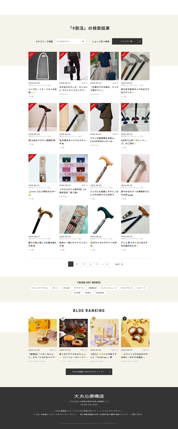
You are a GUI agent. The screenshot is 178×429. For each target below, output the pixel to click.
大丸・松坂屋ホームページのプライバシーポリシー (56, 414)
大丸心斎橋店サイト (63, 411)
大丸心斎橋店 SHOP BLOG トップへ (88, 371)
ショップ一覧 (126, 41)
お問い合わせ (137, 414)
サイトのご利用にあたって (85, 411)
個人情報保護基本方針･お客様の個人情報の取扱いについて (104, 414)
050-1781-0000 (90, 404)
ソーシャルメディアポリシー (111, 411)
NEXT (118, 264)
